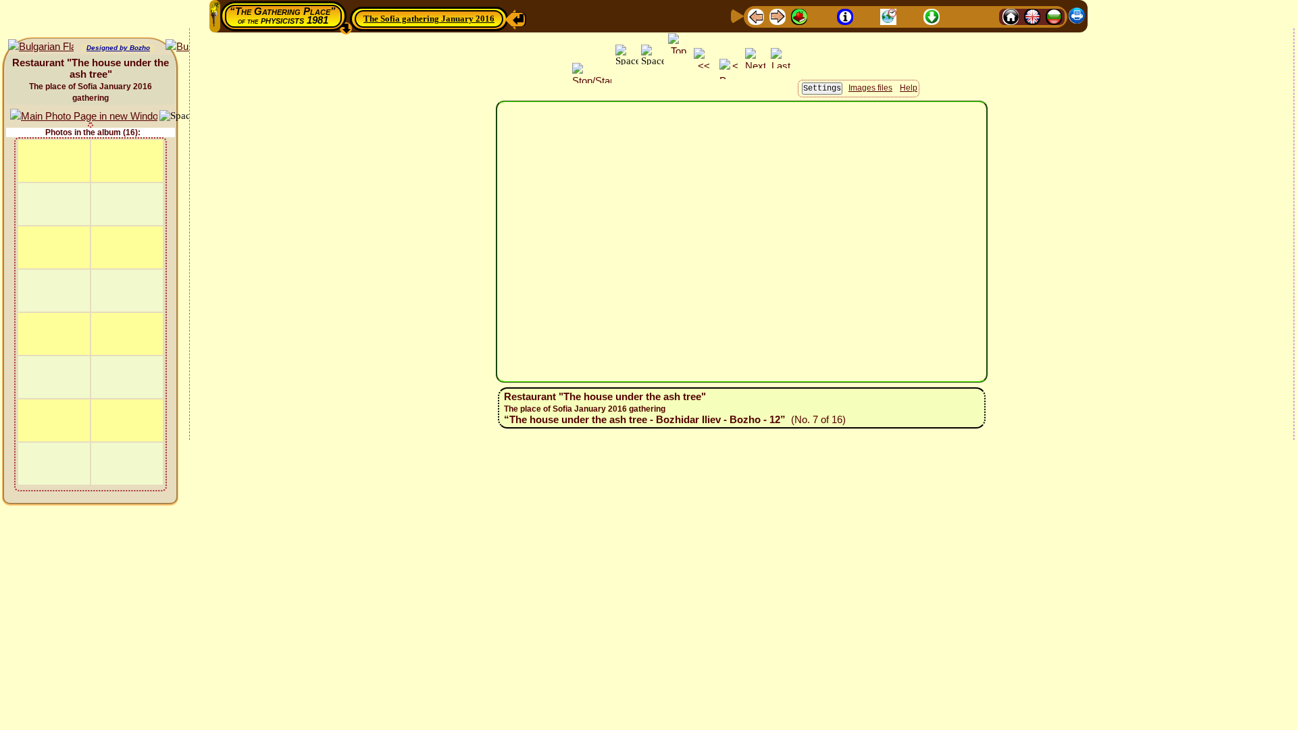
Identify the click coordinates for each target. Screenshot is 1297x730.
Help (908, 88)
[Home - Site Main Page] (1010, 16)
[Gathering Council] (959, 16)
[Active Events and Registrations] (888, 16)
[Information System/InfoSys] (845, 16)
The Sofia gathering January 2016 (428, 19)
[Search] (987, 16)
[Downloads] (931, 16)
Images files (870, 88)
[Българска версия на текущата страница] (41, 47)
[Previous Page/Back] (756, 16)
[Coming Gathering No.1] (822, 16)
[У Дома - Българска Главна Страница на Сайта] (1054, 16)
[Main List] (799, 16)
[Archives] (910, 16)
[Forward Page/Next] (777, 16)
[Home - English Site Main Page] (1032, 16)
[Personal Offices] (867, 16)
